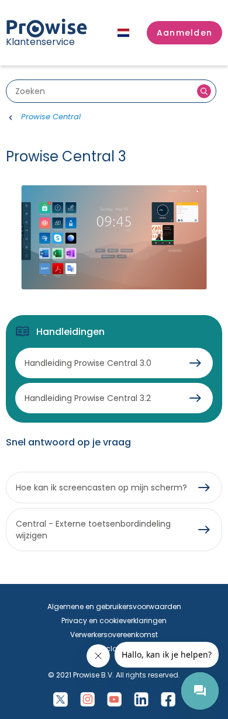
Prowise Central (51, 116)
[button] (184, 32)
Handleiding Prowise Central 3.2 (88, 398)
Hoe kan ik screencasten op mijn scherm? (101, 487)
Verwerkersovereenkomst (114, 635)
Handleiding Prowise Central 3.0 (88, 363)
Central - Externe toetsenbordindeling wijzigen (93, 529)
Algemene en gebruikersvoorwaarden (114, 606)
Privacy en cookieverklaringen (114, 620)
